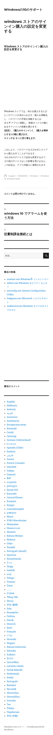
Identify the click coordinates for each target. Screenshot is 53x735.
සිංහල (9, 562)
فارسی (10, 455)
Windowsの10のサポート (23, 9)
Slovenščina (13, 696)
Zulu (9, 608)
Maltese (11, 539)
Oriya (10, 543)
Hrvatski (11, 639)
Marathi (11, 532)
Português (12, 681)
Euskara (11, 451)
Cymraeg (11, 436)
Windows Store (13, 179)
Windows (34, 176)
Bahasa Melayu (15, 535)
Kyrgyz (10, 505)
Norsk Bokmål (14, 669)
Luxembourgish (15, 509)
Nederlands (13, 673)
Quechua (11, 555)
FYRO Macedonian (16, 520)
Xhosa (10, 601)
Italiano (11, 654)
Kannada (11, 493)
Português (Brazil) (16, 551)
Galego (10, 470)
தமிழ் (9, 574)
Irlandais (11, 466)
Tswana (11, 581)
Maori (10, 516)
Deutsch (11, 624)
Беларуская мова (16, 424)
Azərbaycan (13, 420)
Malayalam (13, 524)
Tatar (10, 585)
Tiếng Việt (12, 597)
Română (11, 685)
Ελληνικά (11, 443)
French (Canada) (16, 463)
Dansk (10, 620)
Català (10, 432)
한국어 (10, 658)
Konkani (11, 501)
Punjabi (11, 547)
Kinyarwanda (14, 558)
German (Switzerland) (19, 440)
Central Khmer (15, 497)
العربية (10, 413)
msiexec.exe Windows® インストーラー (28, 279)
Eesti (9, 627)
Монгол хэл (13, 528)
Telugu (10, 578)
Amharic (11, 409)
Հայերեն (11, 482)
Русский (11, 689)
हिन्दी (9, 478)
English (11, 401)
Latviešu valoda (15, 666)
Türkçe (10, 708)
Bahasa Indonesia (16, 647)
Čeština (11, 616)
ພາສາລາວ (11, 512)
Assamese (12, 417)
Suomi (10, 459)
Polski (10, 677)
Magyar (11, 643)
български (12, 612)
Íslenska (11, 650)
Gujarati (11, 474)
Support (11, 176)
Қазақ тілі (12, 489)
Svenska (11, 700)
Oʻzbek (10, 593)
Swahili (11, 570)
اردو (9, 589)
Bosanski (12, 428)
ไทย (9, 704)
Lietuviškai (13, 662)
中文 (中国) (12, 715)
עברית (9, 635)
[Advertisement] (26, 81)
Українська (13, 712)
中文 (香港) (12, 604)
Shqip (10, 566)
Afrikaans (12, 405)
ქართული (12, 486)
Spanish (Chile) (15, 447)
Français (11, 631)
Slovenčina (13, 692)
